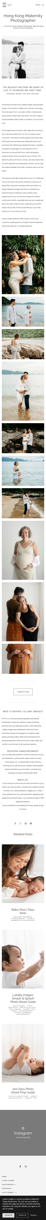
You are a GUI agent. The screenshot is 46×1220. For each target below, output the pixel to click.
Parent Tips (8, 26)
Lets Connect (8, 1192)
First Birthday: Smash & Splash (22, 1006)
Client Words (8, 1180)
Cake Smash (15, 1009)
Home (4, 1176)
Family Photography (26, 28)
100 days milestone (18, 1096)
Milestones (19, 1006)
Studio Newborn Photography (22, 26)
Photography (8, 1184)
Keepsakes (6, 1188)
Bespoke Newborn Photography (21, 918)
